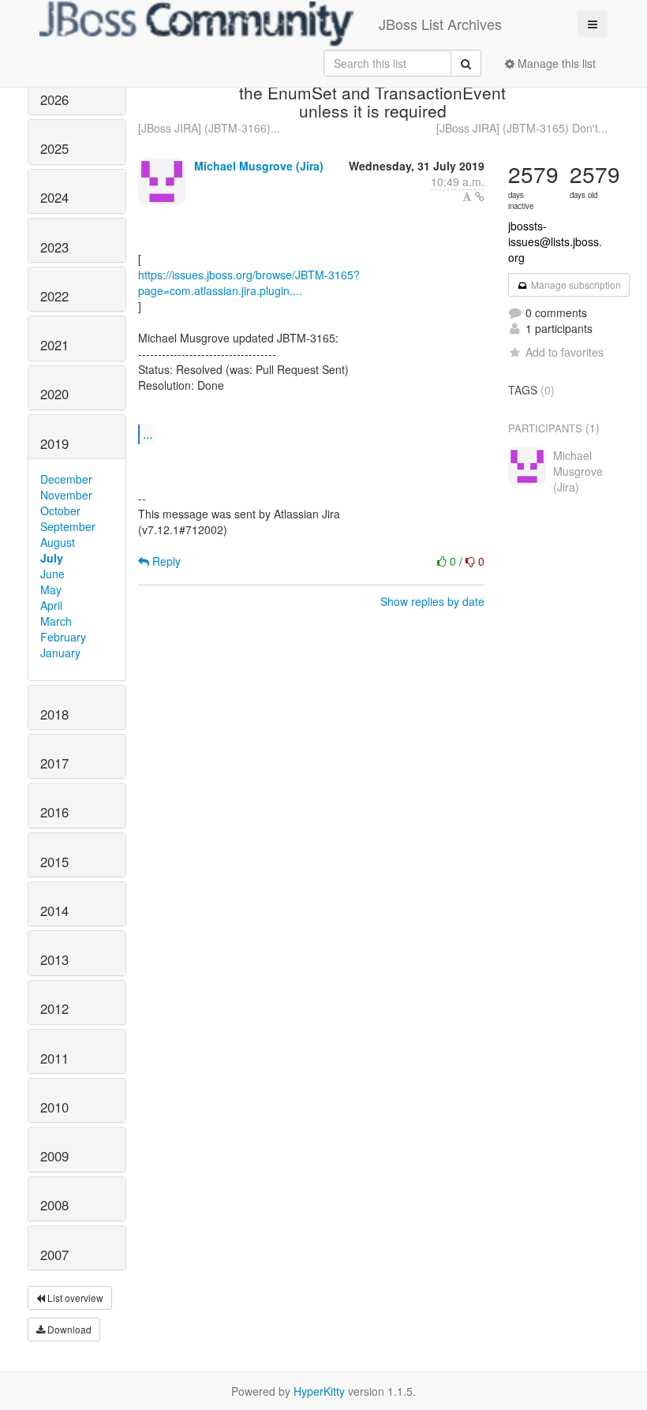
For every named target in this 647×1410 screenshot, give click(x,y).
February (63, 637)
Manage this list (555, 63)
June (52, 574)
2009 (54, 1155)
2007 (54, 1254)
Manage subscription (575, 284)
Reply (165, 561)
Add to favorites (564, 352)
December (66, 479)
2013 (54, 959)
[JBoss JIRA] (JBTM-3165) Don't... (522, 128)
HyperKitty (319, 1391)
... (147, 433)
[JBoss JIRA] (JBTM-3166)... (209, 128)
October (60, 510)
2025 (54, 148)
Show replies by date (432, 601)
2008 (54, 1204)
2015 (54, 861)
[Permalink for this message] (479, 196)
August (57, 542)
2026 (54, 99)
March (56, 621)
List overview (74, 1297)
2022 (54, 295)
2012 (54, 1008)
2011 (54, 1058)
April (51, 605)
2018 (54, 714)
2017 (54, 763)
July (51, 558)
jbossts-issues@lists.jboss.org (555, 241)
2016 (54, 811)
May (51, 589)
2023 (54, 246)
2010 (54, 1107)
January (60, 652)
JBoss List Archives (440, 23)
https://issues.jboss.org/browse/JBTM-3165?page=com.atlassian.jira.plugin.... (249, 282)
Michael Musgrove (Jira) (259, 166)
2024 (54, 197)
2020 (54, 393)
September (67, 526)
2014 (54, 910)
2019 (54, 443)
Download (68, 1329)
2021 (54, 344)
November (66, 495)
